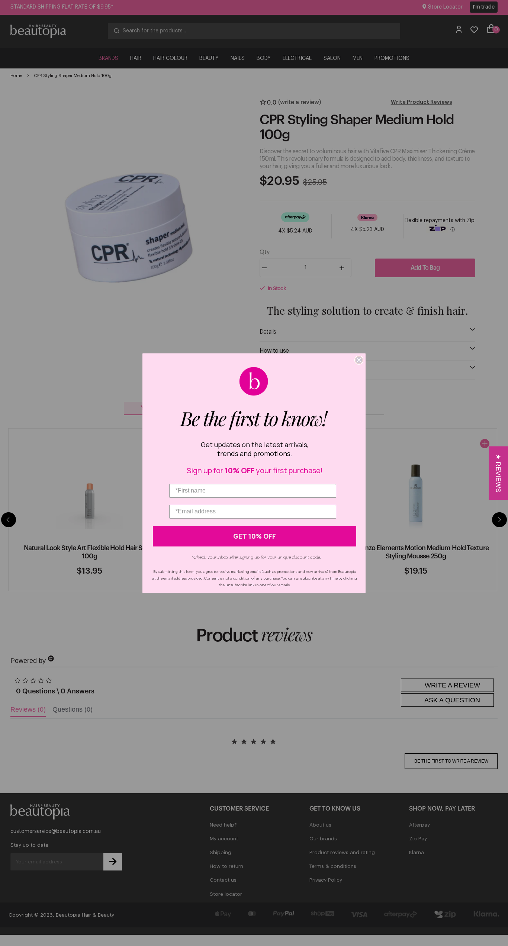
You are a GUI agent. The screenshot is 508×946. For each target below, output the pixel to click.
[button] (498, 473)
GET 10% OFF (254, 536)
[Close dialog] (359, 360)
